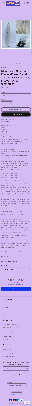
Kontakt (5, 311)
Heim (4, 304)
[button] (3, 3)
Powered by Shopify (20, 403)
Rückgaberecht (7, 349)
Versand (2, 89)
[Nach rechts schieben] (19, 63)
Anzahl (2, 99)
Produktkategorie (7, 307)
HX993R (3, 92)
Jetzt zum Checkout (16, 114)
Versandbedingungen (8, 353)
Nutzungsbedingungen (9, 356)
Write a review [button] (16, 289)
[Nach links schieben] (12, 63)
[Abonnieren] (27, 369)
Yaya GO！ (13, 403)
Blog (4, 314)
